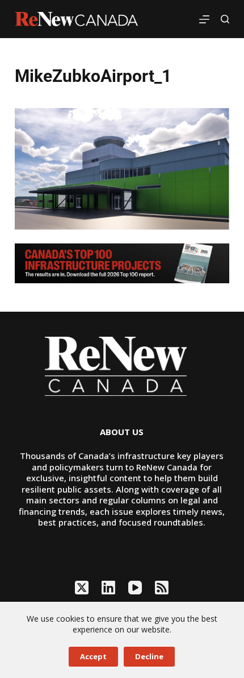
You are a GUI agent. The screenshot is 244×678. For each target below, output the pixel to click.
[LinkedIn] (108, 587)
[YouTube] (135, 587)
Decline (149, 656)
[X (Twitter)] (82, 587)
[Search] (225, 19)
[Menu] (204, 19)
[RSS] (162, 587)
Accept (93, 656)
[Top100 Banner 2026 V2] (122, 262)
